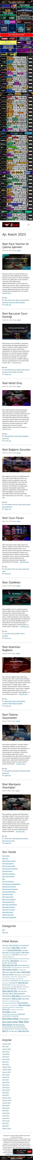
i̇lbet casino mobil (26, 967)
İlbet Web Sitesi (13, 1031)
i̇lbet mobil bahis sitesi (20, 984)
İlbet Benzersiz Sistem (9, 886)
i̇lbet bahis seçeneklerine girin (8, 956)
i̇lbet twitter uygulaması (14, 1000)
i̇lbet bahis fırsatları (23, 954)
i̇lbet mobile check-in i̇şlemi (7, 986)
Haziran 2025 (6, 1049)
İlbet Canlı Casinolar (8, 876)
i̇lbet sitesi (16, 996)
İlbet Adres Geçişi (7, 897)
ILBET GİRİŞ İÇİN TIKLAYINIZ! (16, 34)
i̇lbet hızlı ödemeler (6, 980)
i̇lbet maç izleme (6, 984)
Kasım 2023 (6, 1090)
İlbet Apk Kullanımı (8, 863)
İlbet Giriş (5, 858)
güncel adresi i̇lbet (10, 701)
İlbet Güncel (7, 1025)
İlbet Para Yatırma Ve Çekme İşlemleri (15, 245)
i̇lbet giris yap (18, 974)
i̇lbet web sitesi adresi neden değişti (9, 1003)
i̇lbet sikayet (6, 996)
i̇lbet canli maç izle (9, 965)
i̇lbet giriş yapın (14, 976)
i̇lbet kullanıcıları (7, 507)
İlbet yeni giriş (23, 1031)
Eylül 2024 (5, 1064)
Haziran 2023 (6, 1103)
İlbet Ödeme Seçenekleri (10, 716)
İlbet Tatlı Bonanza (8, 881)
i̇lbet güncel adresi (24, 504)
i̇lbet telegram (6, 998)
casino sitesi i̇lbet (24, 945)
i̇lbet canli (4, 963)
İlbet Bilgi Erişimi (7, 871)
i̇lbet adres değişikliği (15, 952)
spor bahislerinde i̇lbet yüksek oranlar (9, 1014)
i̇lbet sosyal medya (25, 996)
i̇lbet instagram (14, 980)
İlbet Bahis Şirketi (7, 912)
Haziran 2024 (6, 1072)
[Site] (16, 58)
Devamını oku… (7, 293)
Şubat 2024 (6, 1082)
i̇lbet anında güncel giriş (7, 954)
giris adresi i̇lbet (6, 948)
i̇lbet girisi (25, 972)
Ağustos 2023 (6, 1098)
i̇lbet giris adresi (15, 972)
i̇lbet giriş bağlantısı (6, 976)
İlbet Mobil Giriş (12, 383)
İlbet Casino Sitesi (10, 1022)
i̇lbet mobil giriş (9, 436)
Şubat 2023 (6, 1113)
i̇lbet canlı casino (6, 967)
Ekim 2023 (5, 1092)
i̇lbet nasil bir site (9, 300)
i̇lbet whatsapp (22, 1003)
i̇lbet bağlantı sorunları (11, 504)
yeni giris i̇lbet (15, 1016)
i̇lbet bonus (14, 961)
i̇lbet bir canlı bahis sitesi (24, 958)
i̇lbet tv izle (16, 998)
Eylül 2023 (5, 1095)
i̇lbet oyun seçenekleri (22, 300)
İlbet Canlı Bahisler (24, 1019)
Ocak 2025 (5, 1057)
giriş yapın (4, 950)
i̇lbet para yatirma (22, 991)
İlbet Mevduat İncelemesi (10, 889)
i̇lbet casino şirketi (22, 969)
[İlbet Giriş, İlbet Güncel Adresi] (10, 224)
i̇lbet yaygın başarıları (13, 1005)
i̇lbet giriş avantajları (26, 974)
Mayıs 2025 (5, 1051)
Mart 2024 (5, 1080)
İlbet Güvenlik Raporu (8, 892)
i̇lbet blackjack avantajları (20, 838)
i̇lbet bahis (16, 954)
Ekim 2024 (5, 1062)
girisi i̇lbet (7, 633)
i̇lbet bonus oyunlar (23, 960)
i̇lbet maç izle (23, 983)
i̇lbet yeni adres (24, 1005)
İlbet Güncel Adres (18, 1024)
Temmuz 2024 (6, 1069)
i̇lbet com (5, 972)
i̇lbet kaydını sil (5, 982)
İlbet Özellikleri (11, 582)
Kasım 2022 (6, 1121)
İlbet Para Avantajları (8, 874)
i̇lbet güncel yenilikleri (22, 976)
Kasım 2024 (6, 1059)
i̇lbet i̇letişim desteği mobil (24, 980)
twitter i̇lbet (21, 1014)
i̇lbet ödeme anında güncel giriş (8, 1007)
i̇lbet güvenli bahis (19, 978)
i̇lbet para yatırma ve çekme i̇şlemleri (13, 302)
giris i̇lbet (23, 948)
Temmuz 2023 (6, 1100)
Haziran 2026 (6, 1044)
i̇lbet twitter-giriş (5, 1000)
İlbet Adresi (5, 856)
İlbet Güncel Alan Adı (7, 1027)
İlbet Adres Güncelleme (9, 904)
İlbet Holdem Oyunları (9, 861)
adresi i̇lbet (5, 945)
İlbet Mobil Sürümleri (8, 907)
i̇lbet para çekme (25, 771)
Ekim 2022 (5, 1123)
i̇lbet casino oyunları (8, 841)
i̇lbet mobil (14, 984)
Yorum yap (7, 304)
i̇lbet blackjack (6, 960)
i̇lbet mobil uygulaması (21, 436)
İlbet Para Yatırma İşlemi (21, 1028)
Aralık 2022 (5, 1118)
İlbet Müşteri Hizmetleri (8, 1028)
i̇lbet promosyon (19, 993)
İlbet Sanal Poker (7, 894)
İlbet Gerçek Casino (8, 902)
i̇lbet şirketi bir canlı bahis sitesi (17, 1009)
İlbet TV (5, 1031)
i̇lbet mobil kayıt (25, 986)
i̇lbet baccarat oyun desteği (12, 369)
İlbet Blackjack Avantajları (11, 786)
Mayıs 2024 (6, 1074)
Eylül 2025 (5, 1046)
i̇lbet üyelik (5, 438)
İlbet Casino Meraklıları (9, 917)
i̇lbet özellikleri (15, 633)
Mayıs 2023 (6, 1105)
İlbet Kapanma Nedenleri (10, 868)
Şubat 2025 (6, 1054)
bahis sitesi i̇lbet (14, 945)
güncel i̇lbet (8, 838)
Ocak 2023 (5, 1115)
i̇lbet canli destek (12, 963)
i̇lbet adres (5, 952)
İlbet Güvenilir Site (8, 915)
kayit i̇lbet (20, 372)
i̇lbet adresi (7, 569)
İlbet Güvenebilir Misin (20, 1027)
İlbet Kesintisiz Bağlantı (11, 648)
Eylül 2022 (5, 1126)
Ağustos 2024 (6, 1067)
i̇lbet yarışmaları (5, 1005)
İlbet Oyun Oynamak (8, 909)
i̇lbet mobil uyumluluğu (21, 988)
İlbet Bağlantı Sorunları (16, 449)
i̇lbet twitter (25, 998)
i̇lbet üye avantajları (19, 1007)
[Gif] (16, 94)
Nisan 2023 (5, 1108)
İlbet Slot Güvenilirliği (8, 866)
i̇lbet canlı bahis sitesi (23, 965)
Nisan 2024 (5, 1077)
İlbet (5, 298)
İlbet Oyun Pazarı (13, 517)
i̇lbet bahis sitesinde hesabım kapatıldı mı (10, 958)
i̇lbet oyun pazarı (17, 569)
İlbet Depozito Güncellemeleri (11, 884)
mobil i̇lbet (13, 1012)
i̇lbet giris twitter (8, 974)
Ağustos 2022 (6, 1128)
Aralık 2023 (5, 1087)
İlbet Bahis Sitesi (10, 1018)
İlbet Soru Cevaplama (9, 899)
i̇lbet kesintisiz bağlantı (15, 703)
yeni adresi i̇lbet (6, 1016)
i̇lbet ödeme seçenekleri (11, 771)
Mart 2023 (5, 1110)
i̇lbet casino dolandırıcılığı (17, 967)
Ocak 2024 (5, 1085)
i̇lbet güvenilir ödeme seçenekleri (8, 978)
